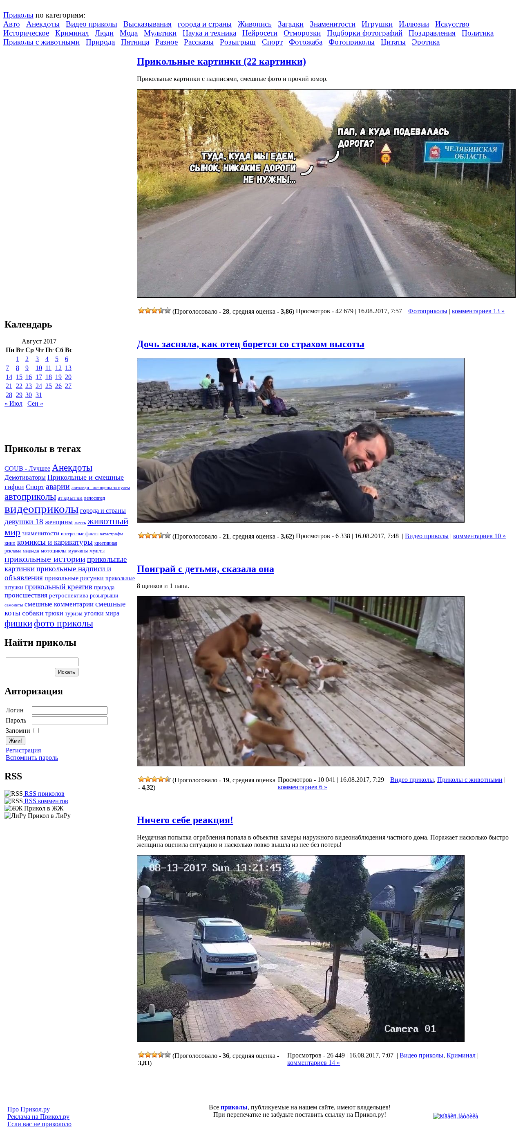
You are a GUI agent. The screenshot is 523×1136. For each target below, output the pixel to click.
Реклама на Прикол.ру (38, 1116)
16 (28, 376)
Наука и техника (209, 33)
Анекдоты (43, 24)
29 (19, 394)
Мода (129, 33)
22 (19, 385)
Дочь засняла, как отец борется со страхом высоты (250, 344)
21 (9, 385)
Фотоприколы (352, 42)
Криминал (72, 33)
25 (48, 385)
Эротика (426, 42)
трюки (54, 613)
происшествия (25, 595)
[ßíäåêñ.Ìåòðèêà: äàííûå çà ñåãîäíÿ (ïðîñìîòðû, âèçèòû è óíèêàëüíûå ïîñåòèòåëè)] (455, 1116)
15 (19, 376)
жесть (80, 522)
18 (48, 376)
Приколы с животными (41, 42)
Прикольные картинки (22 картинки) (221, 61)
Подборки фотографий (364, 33)
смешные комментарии (59, 604)
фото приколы (63, 623)
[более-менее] (154, 310)
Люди (104, 33)
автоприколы (30, 496)
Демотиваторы (25, 477)
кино (10, 543)
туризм (74, 614)
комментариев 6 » (302, 787)
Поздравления (432, 33)
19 (58, 376)
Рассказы (199, 42)
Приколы (18, 15)
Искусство (452, 24)
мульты (97, 551)
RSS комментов (45, 800)
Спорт (272, 42)
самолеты (13, 604)
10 (39, 367)
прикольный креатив (58, 586)
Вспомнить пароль (32, 757)
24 (39, 385)
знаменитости (40, 533)
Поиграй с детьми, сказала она (205, 569)
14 (9, 376)
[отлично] (167, 310)
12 (58, 367)
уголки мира (101, 613)
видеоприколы (41, 508)
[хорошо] (161, 310)
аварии (58, 486)
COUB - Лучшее (27, 468)
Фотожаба (305, 42)
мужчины (78, 551)
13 (68, 367)
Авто (11, 24)
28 (9, 394)
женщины (59, 522)
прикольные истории (44, 559)
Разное (166, 42)
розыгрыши (104, 596)
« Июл (13, 403)
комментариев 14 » (313, 1062)
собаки (33, 613)
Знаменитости (332, 24)
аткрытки (70, 497)
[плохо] (148, 310)
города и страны (205, 24)
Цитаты (393, 42)
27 (68, 385)
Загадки (291, 24)
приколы (234, 1107)
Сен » (35, 403)
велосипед (94, 498)
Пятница (135, 42)
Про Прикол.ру (28, 1109)
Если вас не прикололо (39, 1123)
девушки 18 (23, 521)
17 (39, 376)
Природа (100, 42)
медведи (31, 550)
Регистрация (23, 750)
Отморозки (302, 33)
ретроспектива (68, 595)
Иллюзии (414, 24)
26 (58, 385)
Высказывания (147, 24)
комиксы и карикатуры (55, 542)
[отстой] (141, 310)
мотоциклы (54, 551)
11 (48, 367)
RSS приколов (44, 793)
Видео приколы (91, 24)
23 (28, 385)
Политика (478, 33)
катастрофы (111, 533)
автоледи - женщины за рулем (101, 487)
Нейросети (259, 33)
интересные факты (79, 534)
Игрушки (377, 24)
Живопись (255, 24)
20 (68, 376)
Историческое (26, 33)
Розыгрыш (238, 42)
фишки (18, 623)
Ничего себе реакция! (185, 820)
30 (28, 394)
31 (39, 394)
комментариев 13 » (478, 311)
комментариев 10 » (479, 535)
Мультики (160, 33)
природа (104, 587)
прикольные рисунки (74, 578)
